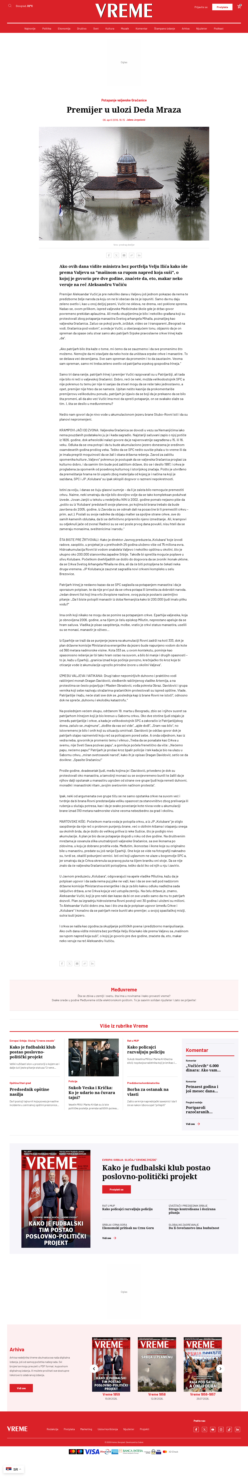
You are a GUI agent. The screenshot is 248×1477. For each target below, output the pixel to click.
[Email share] (124, 255)
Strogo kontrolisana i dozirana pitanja (192, 1210)
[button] (94, 1368)
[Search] (9, 6)
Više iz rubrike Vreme (124, 1026)
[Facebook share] (108, 255)
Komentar (141, 28)
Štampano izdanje (164, 28)
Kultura (109, 28)
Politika (46, 28)
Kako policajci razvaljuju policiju (146, 1049)
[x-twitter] (204, 1429)
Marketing (86, 1429)
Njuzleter (201, 28)
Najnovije (30, 28)
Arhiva (185, 28)
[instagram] (221, 1429)
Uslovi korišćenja (108, 1429)
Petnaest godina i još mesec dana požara (202, 1089)
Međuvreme (87, 1000)
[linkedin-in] (237, 1429)
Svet (96, 28)
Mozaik (125, 28)
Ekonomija (64, 28)
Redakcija (52, 1429)
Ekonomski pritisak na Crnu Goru (128, 1228)
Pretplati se (116, 1189)
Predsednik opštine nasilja (29, 1092)
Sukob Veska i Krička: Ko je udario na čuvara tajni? (91, 1092)
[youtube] (212, 1429)
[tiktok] (229, 1429)
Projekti (144, 1429)
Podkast (219, 28)
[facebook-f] (196, 1429)
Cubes (140, 1442)
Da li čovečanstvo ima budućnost (194, 1228)
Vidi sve (190, 1123)
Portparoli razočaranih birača (197, 1110)
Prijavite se (201, 7)
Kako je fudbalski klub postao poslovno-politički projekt (33, 1052)
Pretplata (222, 7)
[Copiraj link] (131, 255)
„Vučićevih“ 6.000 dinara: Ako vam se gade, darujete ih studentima (202, 1068)
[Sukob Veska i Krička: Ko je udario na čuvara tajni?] (93, 1057)
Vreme (114, 1442)
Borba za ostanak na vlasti (148, 1092)
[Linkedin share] (139, 255)
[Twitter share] (116, 255)
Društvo (82, 28)
